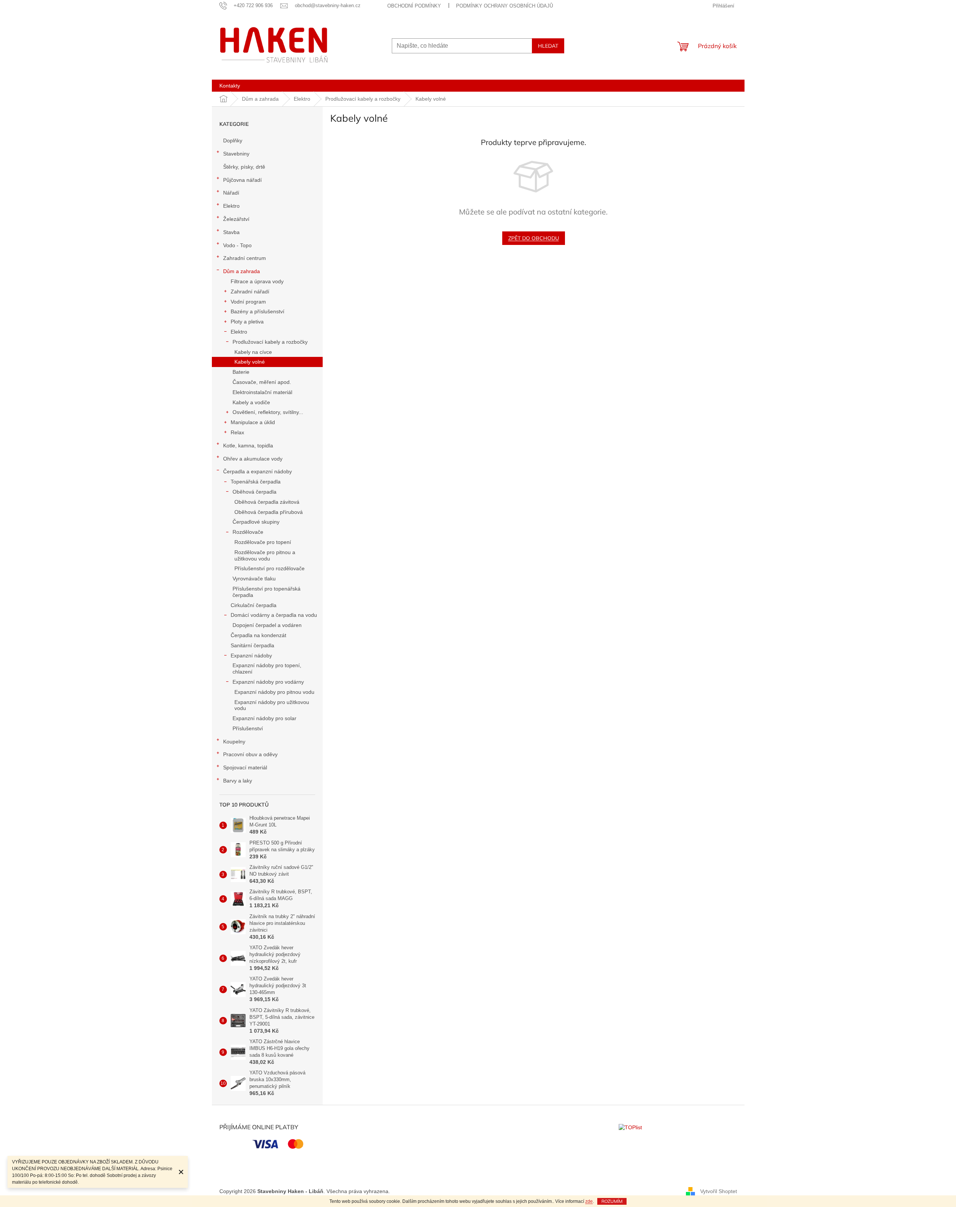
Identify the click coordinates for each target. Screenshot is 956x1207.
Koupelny (234, 742)
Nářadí (231, 193)
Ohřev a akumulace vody (252, 459)
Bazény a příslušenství (257, 311)
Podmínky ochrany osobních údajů (504, 6)
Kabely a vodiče (251, 402)
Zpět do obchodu (533, 238)
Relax (237, 432)
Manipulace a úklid (253, 422)
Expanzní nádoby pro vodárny (268, 682)
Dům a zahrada (241, 271)
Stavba (231, 232)
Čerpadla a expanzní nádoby (257, 471)
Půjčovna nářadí (242, 180)
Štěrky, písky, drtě (244, 167)
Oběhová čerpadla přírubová (268, 512)
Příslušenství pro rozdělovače (269, 568)
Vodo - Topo (237, 245)
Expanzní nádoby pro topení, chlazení (267, 668)
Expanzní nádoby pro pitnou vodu (274, 692)
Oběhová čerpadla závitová (266, 502)
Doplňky (232, 140)
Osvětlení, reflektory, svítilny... (268, 412)
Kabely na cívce (253, 352)
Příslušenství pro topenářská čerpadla (267, 592)
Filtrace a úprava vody (257, 281)
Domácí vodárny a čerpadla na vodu (274, 615)
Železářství (236, 219)
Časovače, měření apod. (262, 382)
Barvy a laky (237, 781)
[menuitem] (230, 86)
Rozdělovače (248, 532)
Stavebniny (236, 154)
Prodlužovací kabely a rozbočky (270, 342)
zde (589, 1201)
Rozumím (611, 1201)
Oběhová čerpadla (254, 492)
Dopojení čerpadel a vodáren (267, 625)
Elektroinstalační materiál (262, 392)
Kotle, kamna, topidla (248, 446)
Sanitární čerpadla (252, 645)
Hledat (548, 45)
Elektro (231, 206)
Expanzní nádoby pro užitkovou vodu (271, 705)
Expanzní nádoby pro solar (264, 718)
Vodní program (248, 302)
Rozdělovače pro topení (262, 542)
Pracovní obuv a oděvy (250, 754)
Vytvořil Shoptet (718, 1191)
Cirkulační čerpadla (253, 605)
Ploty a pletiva (247, 322)
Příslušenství (248, 728)
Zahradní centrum (244, 258)
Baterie (241, 372)
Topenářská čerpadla (256, 482)
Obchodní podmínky (414, 6)
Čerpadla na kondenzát (258, 635)
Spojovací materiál (245, 767)
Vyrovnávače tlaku (254, 579)
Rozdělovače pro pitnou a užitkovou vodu (264, 555)
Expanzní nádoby (251, 656)
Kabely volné (249, 362)
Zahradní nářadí (250, 292)
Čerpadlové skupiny (256, 522)
